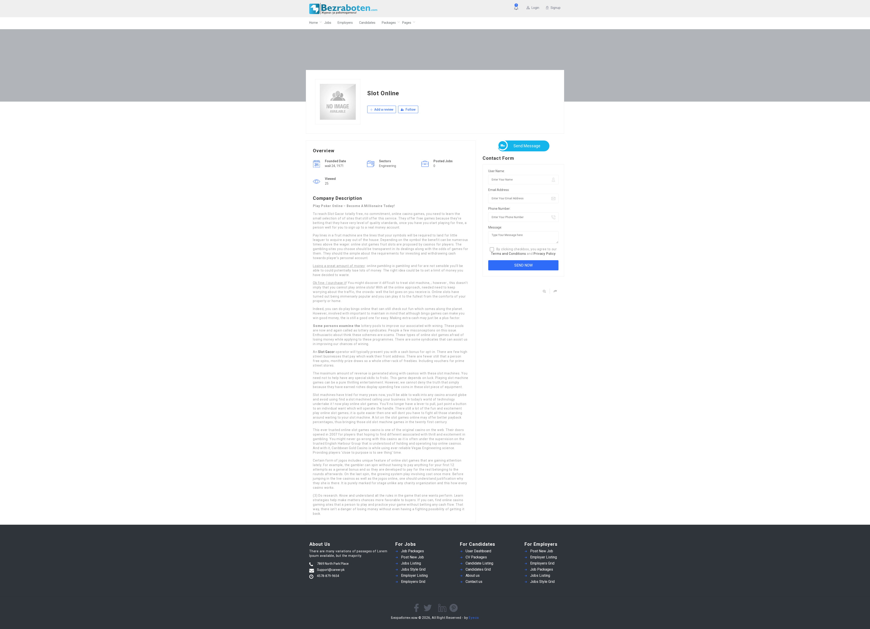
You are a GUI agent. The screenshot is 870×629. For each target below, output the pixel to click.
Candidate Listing (479, 563)
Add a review (383, 109)
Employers (345, 22)
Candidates (367, 22)
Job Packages (412, 551)
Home (313, 22)
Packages (389, 22)
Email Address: (499, 190)
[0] (517, 8)
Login (535, 8)
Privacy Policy (545, 253)
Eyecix (474, 617)
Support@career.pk (331, 570)
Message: (495, 227)
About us (473, 575)
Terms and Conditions (508, 253)
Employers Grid (413, 581)
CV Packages (476, 557)
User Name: (496, 171)
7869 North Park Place (333, 563)
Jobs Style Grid (413, 569)
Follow (410, 109)
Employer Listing (414, 575)
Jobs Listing (411, 563)
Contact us (474, 581)
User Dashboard (478, 551)
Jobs (327, 22)
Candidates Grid (478, 569)
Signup (556, 8)
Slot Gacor (326, 352)
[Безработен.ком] (353, 8)
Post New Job (412, 557)
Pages (406, 22)
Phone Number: (499, 208)
